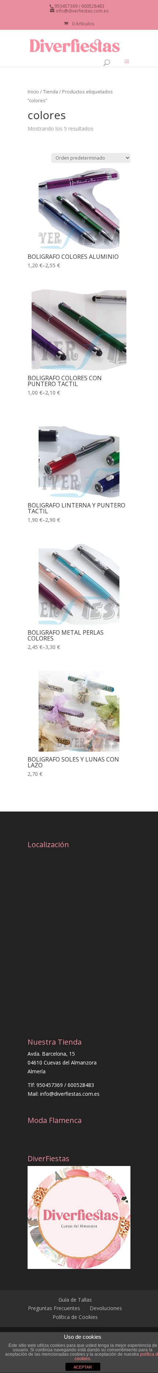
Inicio (33, 91)
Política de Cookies (75, 1316)
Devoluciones (106, 1308)
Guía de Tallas (75, 1299)
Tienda (50, 91)
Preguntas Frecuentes (54, 1308)
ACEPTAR (82, 1367)
